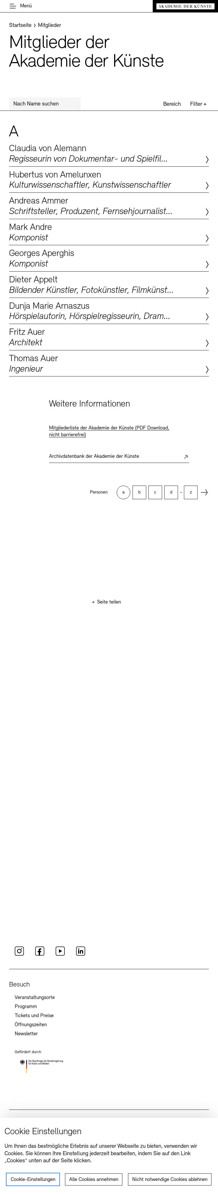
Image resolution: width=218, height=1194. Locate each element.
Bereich (172, 104)
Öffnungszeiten (31, 1025)
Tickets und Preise (34, 1016)
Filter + (198, 104)
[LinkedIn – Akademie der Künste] (80, 954)
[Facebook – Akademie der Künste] (39, 954)
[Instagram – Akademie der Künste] (19, 954)
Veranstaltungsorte (35, 997)
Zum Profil (109, 153)
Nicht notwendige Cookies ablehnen (169, 1179)
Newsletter (26, 1034)
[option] (123, 492)
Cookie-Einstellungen (33, 1179)
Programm (26, 1006)
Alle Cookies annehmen (93, 1179)
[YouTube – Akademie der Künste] (60, 954)
